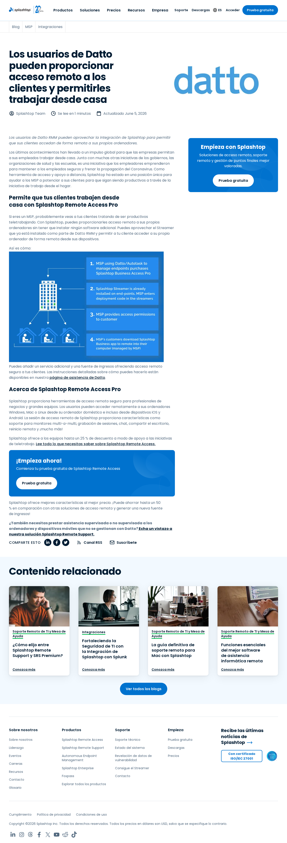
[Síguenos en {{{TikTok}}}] (74, 835)
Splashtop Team (30, 113)
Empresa (160, 10)
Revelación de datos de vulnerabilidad (133, 758)
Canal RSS (93, 542)
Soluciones (90, 10)
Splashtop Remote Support (83, 747)
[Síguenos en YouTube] (57, 835)
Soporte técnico (127, 739)
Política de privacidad (54, 814)
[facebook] (56, 542)
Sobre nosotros (23, 729)
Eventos (15, 756)
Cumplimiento (20, 814)
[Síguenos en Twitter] (48, 835)
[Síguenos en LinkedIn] (13, 835)
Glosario (15, 787)
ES (220, 10)
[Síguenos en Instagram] (22, 835)
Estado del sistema (130, 747)
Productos (63, 10)
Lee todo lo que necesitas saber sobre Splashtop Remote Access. (96, 443)
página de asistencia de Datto (77, 377)
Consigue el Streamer (132, 768)
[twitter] (65, 542)
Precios (114, 10)
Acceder (233, 10)
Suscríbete (127, 542)
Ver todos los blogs (143, 688)
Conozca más (24, 669)
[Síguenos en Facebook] (39, 835)
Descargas (201, 10)
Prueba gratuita (260, 10)
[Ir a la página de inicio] (20, 9)
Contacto (16, 779)
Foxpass (68, 776)
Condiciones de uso (91, 814)
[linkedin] (47, 542)
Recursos (136, 10)
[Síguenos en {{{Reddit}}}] (65, 835)
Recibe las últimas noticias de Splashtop (242, 736)
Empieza (175, 729)
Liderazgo (16, 747)
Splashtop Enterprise (78, 768)
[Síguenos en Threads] (30, 835)
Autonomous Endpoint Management (79, 758)
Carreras (15, 763)
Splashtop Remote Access (82, 739)
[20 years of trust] (37, 9)
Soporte (181, 10)
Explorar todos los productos (84, 784)
